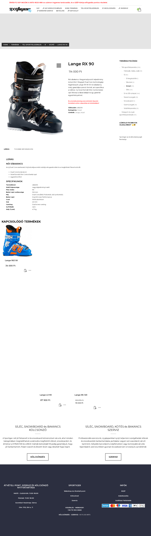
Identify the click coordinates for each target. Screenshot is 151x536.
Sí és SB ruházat (130, 93)
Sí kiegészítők (131, 78)
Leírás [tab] (6, 149)
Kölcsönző (74, 496)
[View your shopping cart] (139, 10)
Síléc (128, 90)
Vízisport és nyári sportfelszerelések (127, 113)
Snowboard (128, 101)
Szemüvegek (129, 105)
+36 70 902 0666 (75, 510)
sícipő (83, 112)
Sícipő (79, 110)
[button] (59, 65)
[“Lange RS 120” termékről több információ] (95, 407)
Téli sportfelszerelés (129, 67)
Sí (124, 75)
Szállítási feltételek (123, 500)
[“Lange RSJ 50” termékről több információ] (25, 270)
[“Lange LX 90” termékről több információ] (60, 405)
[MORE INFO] (30, 270)
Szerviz (74, 500)
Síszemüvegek (129, 97)
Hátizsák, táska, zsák (132, 71)
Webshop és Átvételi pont (74, 491)
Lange (77, 112)
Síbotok (129, 82)
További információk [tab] (23, 149)
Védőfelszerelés (130, 108)
